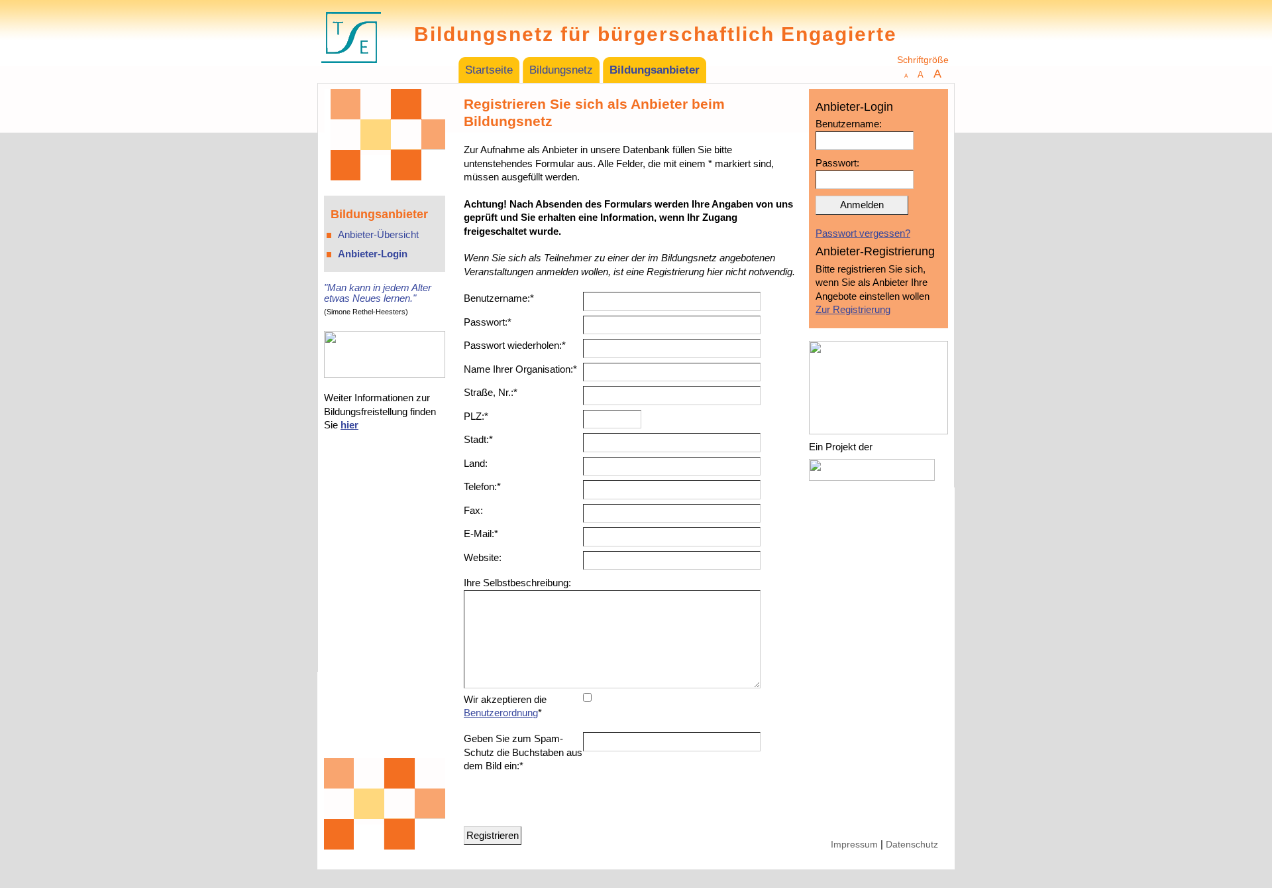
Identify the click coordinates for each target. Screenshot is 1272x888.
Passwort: (487, 322)
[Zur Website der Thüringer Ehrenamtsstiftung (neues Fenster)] (351, 74)
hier (349, 424)
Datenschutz (912, 845)
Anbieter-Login (372, 253)
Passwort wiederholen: (515, 345)
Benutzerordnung (501, 712)
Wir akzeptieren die (505, 706)
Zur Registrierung (853, 309)
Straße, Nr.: (490, 392)
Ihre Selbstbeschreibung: (517, 582)
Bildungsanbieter (655, 70)
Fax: (473, 510)
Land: (476, 463)
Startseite (489, 70)
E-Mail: (481, 533)
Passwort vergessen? (863, 233)
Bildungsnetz (561, 70)
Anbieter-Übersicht (378, 234)
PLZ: (476, 416)
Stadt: (478, 439)
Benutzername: (499, 298)
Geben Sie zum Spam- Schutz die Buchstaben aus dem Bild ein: (523, 752)
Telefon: (482, 486)
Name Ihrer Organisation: (520, 369)
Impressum (854, 845)
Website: (483, 557)
